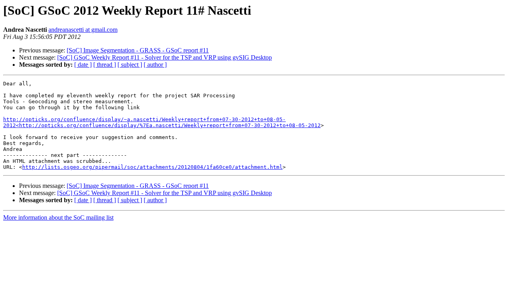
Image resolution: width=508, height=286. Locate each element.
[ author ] (155, 64)
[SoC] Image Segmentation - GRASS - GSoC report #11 (138, 50)
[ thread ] (104, 64)
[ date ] (83, 64)
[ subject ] (129, 64)
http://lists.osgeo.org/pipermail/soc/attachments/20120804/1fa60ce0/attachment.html (152, 167)
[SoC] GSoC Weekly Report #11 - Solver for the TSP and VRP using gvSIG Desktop (164, 57)
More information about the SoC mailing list (58, 217)
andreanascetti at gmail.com (82, 29)
